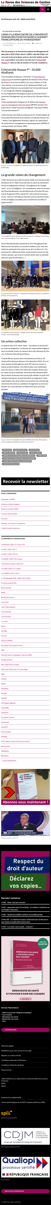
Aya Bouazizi (34, 450)
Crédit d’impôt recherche (10, 528)
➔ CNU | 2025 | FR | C (9, 549)
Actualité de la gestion (11, 31)
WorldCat (5, 756)
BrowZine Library (7, 597)
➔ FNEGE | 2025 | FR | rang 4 (11, 559)
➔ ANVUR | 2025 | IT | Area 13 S (13, 545)
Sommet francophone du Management (17, 461)
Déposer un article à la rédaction (13, 523)
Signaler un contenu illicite (11, 1055)
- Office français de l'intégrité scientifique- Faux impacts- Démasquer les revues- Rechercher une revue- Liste (16, 1017)
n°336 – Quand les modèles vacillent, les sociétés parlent (22, 915)
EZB (2, 650)
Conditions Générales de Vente (12, 1065)
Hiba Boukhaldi (8, 452)
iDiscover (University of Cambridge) (14, 669)
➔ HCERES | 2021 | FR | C (10, 573)
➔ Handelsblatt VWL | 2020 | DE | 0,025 (15, 578)
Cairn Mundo (6, 612)
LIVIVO (4, 679)
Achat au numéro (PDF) (10, 509)
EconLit (4, 636)
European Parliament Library (12, 645)
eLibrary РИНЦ (6, 641)
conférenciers (10, 1030)
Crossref (4, 621)
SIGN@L (4, 737)
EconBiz (4, 631)
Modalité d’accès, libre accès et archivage (16, 1051)
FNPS (3, 1083)
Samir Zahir (42, 455)
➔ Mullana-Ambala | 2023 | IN (12, 564)
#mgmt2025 (7, 450)
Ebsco (3, 626)
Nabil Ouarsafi (35, 452)
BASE (3, 593)
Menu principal (48, 9)
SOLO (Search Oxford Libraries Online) (15, 741)
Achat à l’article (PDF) (9, 514)
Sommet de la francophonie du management (19, 458)
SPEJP (3, 1086)
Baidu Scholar (6, 588)
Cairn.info (5, 602)
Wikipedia (5, 751)
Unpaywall (5, 722)
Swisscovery (5, 746)
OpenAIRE (5, 708)
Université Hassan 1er (11, 464)
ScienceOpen (6, 732)
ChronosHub (6, 617)
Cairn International (8, 607)
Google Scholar (6, 660)
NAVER (4, 698)
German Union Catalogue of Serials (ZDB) (16, 655)
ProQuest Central (7, 717)
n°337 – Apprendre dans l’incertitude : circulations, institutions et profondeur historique (25, 908)
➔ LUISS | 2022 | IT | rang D (11, 569)
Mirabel (4, 693)
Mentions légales (7, 1046)
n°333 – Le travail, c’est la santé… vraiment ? (17, 927)
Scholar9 (4, 727)
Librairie (4, 519)
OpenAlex (5, 713)
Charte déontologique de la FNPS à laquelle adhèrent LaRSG (23, 1102)
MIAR (3, 684)
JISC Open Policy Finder (10, 665)
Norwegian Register (8, 703)
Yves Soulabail (24, 43)
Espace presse (6, 1070)
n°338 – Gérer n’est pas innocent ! (13, 902)
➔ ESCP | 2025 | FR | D (9, 554)
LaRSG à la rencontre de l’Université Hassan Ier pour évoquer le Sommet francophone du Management (24, 37)
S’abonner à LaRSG (8, 499)
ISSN (3, 674)
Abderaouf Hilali (20, 450)
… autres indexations (8, 761)
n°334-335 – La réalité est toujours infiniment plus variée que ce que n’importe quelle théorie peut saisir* (24, 920)
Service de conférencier (14, 1191)
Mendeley (4, 689)
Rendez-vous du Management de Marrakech (18, 455)
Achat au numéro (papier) (10, 504)
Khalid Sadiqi (22, 452)
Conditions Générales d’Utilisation (13, 1060)
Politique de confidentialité (11, 1097)
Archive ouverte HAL (9, 583)
